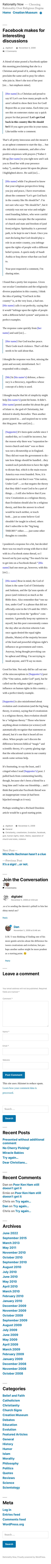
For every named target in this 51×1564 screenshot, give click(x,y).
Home (7, 12)
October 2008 (13, 1373)
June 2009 (10, 1335)
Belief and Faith (14, 1395)
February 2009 (13, 1354)
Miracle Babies (13, 1153)
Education (10, 1425)
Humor (7, 1449)
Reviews (9, 1478)
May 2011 (9, 1247)
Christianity (10, 832)
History (8, 1444)
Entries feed (11, 1514)
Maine (28, 836)
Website (6, 1060)
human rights (13, 836)
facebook (41, 832)
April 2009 (10, 1344)
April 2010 (10, 1286)
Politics (8, 1468)
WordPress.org (13, 1524)
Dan (5, 1206)
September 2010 (15, 1262)
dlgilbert (9, 48)
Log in (7, 1510)
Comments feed (14, 1519)
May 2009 (10, 1339)
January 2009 (13, 1359)
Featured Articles (15, 1434)
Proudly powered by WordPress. (31, 1557)
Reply (5, 918)
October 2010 (13, 1257)
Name (6, 1032)
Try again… (10, 1157)
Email (6, 1046)
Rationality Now (13, 4)
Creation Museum (25, 12)
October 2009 (13, 1315)
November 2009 (14, 1310)
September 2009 (15, 1320)
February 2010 (13, 1296)
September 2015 (15, 1238)
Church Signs (12, 1410)
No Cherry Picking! (16, 1148)
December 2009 (14, 1306)
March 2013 (11, 1243)
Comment (8, 999)
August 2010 (12, 1267)
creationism (21, 832)
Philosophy (11, 1463)
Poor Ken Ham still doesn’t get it (21, 1186)
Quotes (8, 1473)
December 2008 (14, 1364)
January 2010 (12, 1301)
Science (8, 1483)
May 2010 (10, 1281)
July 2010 (10, 1272)
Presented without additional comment (23, 1141)
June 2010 (10, 1276)
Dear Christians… (15, 1162)
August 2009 (12, 1325)
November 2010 (14, 1252)
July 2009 (10, 1330)
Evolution (32, 832)
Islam (22, 836)
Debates (9, 1420)
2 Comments (11, 51)
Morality (9, 1458)
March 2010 (11, 1291)
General (8, 829)
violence (22, 839)
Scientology (11, 1487)
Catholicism (11, 1400)
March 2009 (11, 1349)
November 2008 (14, 1368)
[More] (40, 13)
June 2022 (10, 1233)
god (4, 836)
